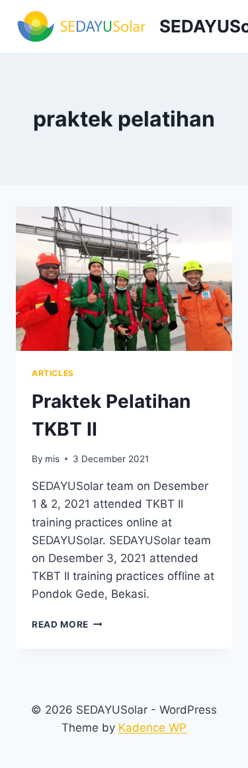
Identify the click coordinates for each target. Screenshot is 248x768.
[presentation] (124, 279)
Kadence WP (152, 727)
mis (52, 459)
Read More (67, 624)
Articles (53, 373)
